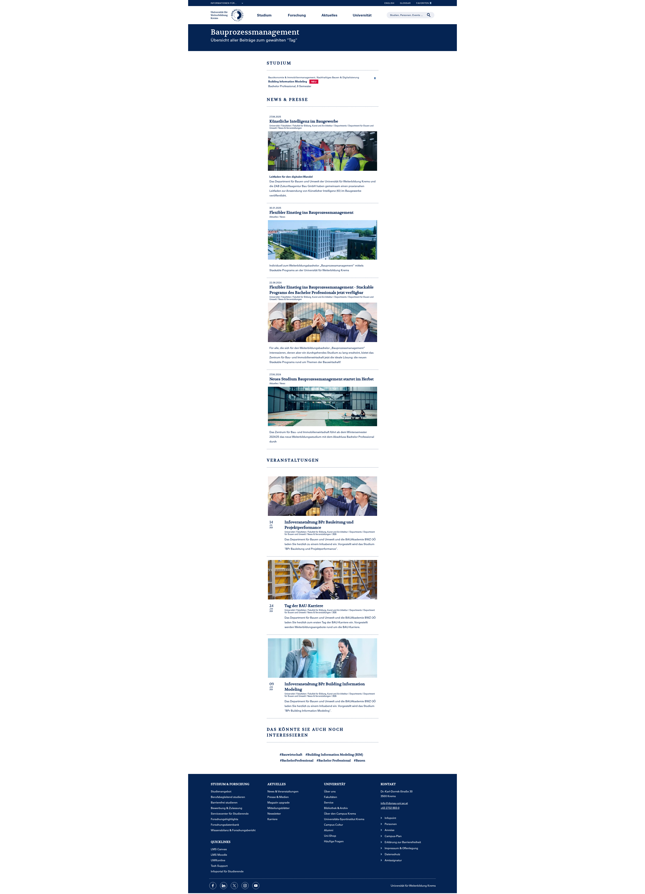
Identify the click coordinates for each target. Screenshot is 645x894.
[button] (375, 78)
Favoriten (421, 4)
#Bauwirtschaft (291, 754)
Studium (264, 15)
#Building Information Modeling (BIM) (334, 754)
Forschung (297, 15)
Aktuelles (329, 15)
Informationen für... (224, 3)
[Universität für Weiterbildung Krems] (229, 14)
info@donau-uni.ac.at (394, 803)
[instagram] (245, 885)
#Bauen (359, 760)
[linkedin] (223, 885)
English (389, 3)
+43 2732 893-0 (390, 808)
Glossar (404, 4)
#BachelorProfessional (296, 760)
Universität (362, 15)
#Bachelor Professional (334, 760)
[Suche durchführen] (429, 15)
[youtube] (255, 885)
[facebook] (212, 885)
